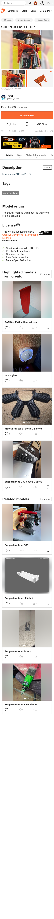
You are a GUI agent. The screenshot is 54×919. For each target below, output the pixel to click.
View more (45, 274)
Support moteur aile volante (21, 704)
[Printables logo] (3, 10)
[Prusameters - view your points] (35, 3)
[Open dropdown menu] (50, 26)
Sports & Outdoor (25, 20)
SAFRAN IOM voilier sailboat (21, 322)
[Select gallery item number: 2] (27, 422)
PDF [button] (48, 167)
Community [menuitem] (46, 10)
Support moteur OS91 (17, 545)
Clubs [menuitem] (33, 10)
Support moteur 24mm (18, 651)
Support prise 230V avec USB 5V (23, 481)
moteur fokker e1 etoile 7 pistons (23, 428)
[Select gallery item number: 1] (24, 422)
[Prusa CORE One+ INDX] (27, 142)
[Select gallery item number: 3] (29, 422)
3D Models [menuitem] (13, 10)
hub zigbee (11, 375)
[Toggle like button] (6, 327)
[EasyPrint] (30, 3)
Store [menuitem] (24, 10)
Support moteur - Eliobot (19, 598)
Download (28, 115)
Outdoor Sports (43, 20)
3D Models (8, 20)
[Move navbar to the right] (51, 10)
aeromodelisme (10, 193)
